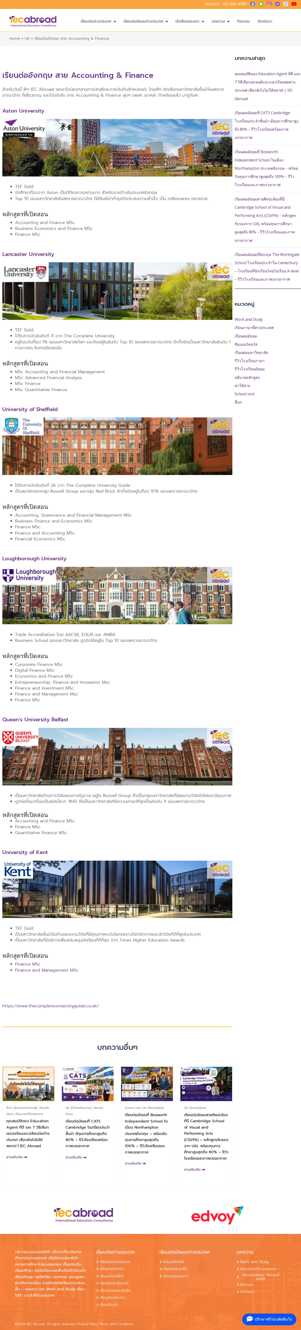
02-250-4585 (235, 4)
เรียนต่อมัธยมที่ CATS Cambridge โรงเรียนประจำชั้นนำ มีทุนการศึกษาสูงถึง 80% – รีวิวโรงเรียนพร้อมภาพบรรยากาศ (88, 1133)
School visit (244, 393)
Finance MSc (27, 964)
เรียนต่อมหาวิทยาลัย (251, 352)
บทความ (218, 21)
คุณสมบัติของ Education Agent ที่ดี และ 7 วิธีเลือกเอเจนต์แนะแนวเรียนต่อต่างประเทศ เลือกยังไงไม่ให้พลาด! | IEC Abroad (28, 1133)
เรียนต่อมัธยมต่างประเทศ (143, 21)
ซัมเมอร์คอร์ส (246, 344)
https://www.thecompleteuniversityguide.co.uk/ (50, 1006)
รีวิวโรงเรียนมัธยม (250, 369)
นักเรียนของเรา (187, 21)
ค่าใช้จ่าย (242, 385)
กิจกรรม (243, 21)
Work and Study (249, 319)
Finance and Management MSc (46, 970)
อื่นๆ (238, 402)
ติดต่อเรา (264, 21)
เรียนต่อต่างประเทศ (96, 21)
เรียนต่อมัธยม (246, 336)
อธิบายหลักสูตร (247, 377)
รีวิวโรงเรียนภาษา (250, 360)
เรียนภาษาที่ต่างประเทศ (254, 327)
